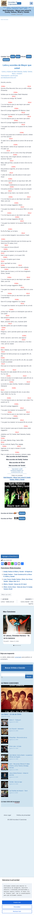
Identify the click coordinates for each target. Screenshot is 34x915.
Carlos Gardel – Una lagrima (27, 602)
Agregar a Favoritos (9, 556)
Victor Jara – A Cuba (15, 746)
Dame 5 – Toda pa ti (15, 720)
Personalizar (17, 907)
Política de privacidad (23, 815)
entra (19, 3)
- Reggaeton (15, 8)
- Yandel (25, 8)
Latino (28, 56)
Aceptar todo (17, 902)
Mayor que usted (6, 594)
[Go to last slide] (5, 630)
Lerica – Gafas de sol (7, 601)
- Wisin (20, 8)
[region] (17, 896)
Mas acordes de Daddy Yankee (17, 459)
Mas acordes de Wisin (17, 462)
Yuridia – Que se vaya (15, 782)
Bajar (18, 56)
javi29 (14, 14)
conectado (18, 657)
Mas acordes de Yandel (17, 465)
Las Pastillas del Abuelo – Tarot (18, 790)
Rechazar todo (17, 911)
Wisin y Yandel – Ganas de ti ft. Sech (15, 584)
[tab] (13, 645)
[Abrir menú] (31, 3)
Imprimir (6, 60)
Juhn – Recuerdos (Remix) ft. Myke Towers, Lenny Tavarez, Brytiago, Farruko (19, 765)
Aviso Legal (7, 815)
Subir (13, 56)
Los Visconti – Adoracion (16, 728)
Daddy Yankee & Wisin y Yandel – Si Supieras (17, 571)
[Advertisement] (17, 37)
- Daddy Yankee (6, 7)
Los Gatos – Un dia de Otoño (11, 714)
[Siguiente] (28, 630)
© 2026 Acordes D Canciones (17, 819)
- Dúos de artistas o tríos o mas (19, 7)
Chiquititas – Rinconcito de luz (18, 737)
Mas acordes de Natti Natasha (17, 456)
